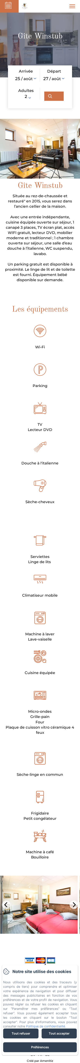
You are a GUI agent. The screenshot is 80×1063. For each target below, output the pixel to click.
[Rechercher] (54, 96)
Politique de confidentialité (45, 1026)
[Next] (74, 904)
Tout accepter (59, 1033)
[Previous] (6, 904)
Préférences (40, 1047)
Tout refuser (21, 1033)
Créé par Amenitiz (40, 1061)
